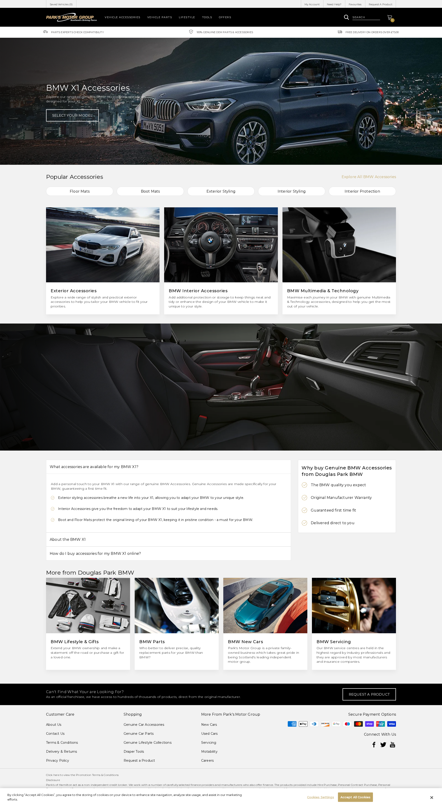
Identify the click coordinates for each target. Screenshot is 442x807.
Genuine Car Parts (139, 734)
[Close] (431, 797)
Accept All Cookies (355, 797)
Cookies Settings (320, 797)
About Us (53, 725)
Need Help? (334, 4)
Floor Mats (80, 191)
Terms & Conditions (62, 742)
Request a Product (139, 760)
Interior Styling (292, 191)
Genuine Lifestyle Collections (148, 742)
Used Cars (209, 734)
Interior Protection (362, 191)
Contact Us (55, 734)
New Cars (209, 725)
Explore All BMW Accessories (369, 177)
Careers (207, 760)
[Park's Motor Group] (71, 17)
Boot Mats (150, 191)
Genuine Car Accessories (144, 725)
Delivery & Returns (61, 751)
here (56, 775)
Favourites (355, 4)
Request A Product (380, 4)
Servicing (208, 742)
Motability (209, 751)
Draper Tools (134, 751)
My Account (312, 4)
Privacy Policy (57, 760)
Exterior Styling (221, 191)
